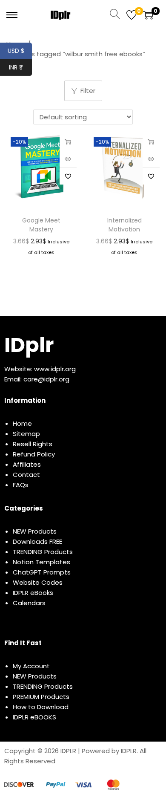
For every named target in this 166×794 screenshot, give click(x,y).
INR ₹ (20, 67)
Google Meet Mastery (41, 225)
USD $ (20, 50)
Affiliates (27, 464)
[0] (131, 15)
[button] (68, 176)
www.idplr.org (55, 368)
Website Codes (38, 582)
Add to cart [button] (68, 141)
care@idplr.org (46, 379)
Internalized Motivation (124, 225)
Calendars (29, 602)
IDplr (29, 345)
